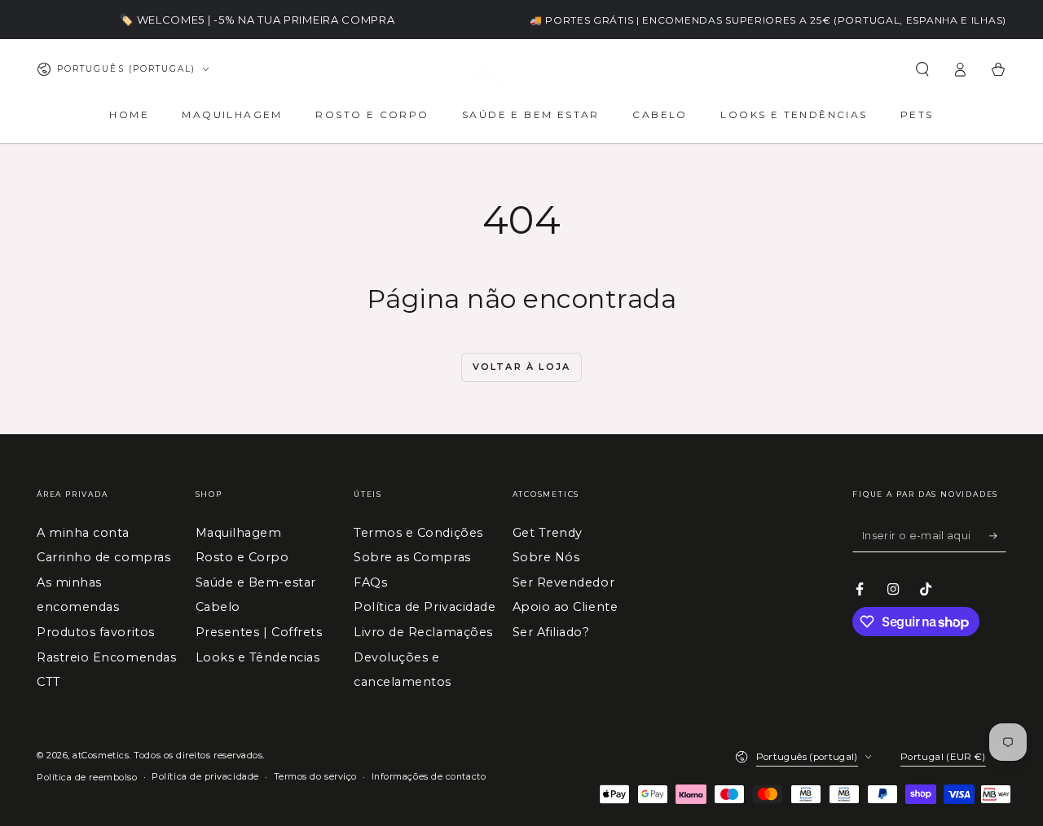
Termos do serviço (315, 776)
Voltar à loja (522, 366)
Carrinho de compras (103, 557)
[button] (922, 69)
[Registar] (997, 536)
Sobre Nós (546, 557)
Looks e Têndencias (258, 657)
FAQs (370, 582)
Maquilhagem (239, 532)
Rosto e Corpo (242, 557)
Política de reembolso (87, 777)
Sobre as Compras (412, 557)
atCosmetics (101, 755)
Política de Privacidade (424, 607)
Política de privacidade (205, 776)
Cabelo (218, 607)
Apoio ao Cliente (565, 607)
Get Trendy (548, 532)
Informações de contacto (429, 776)
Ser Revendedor (564, 582)
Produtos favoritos (96, 632)
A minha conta (83, 532)
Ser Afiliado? (551, 632)
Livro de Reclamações (423, 632)
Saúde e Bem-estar (256, 582)
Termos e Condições (418, 532)
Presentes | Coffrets (259, 632)
